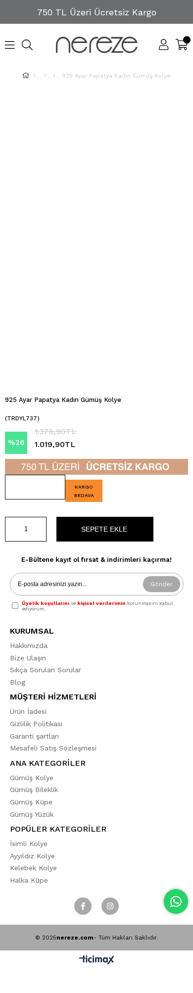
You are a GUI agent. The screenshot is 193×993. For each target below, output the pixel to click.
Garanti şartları (34, 736)
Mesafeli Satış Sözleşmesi (53, 748)
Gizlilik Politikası (36, 724)
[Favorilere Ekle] (35, 487)
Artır (39, 529)
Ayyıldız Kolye (32, 856)
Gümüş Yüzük (31, 814)
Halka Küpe (29, 880)
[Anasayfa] (34, 76)
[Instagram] (110, 906)
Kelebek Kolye (33, 868)
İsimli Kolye (29, 843)
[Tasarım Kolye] (54, 76)
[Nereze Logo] (97, 45)
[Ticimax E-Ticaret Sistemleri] (96, 960)
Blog (17, 682)
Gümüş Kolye (31, 778)
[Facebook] (83, 906)
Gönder (161, 584)
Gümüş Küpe (31, 802)
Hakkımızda (29, 645)
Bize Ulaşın (28, 658)
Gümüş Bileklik (34, 790)
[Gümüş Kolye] (45, 76)
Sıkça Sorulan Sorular (45, 670)
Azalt (12, 529)
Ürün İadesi (28, 711)
